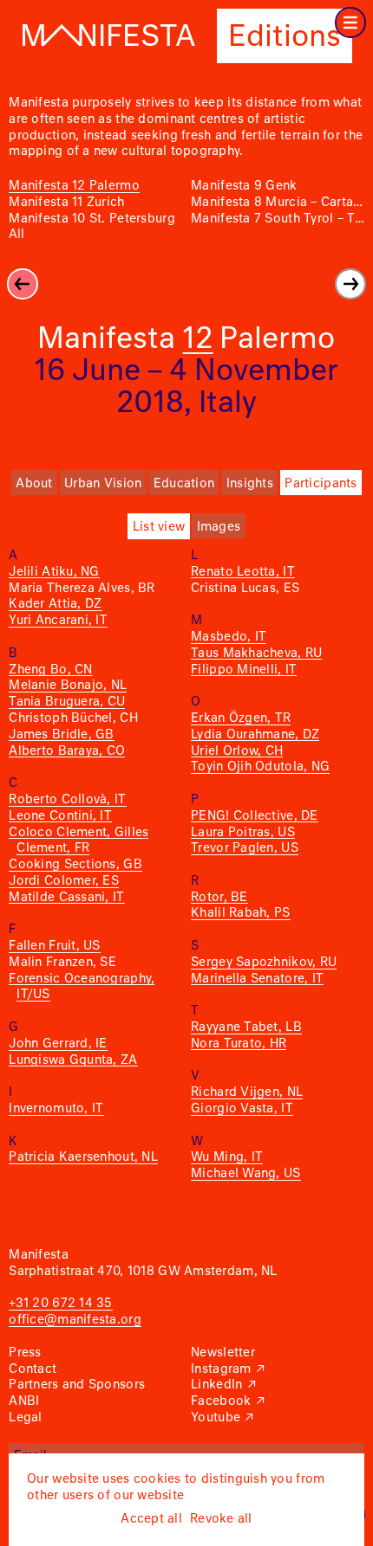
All (16, 235)
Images (219, 527)
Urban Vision (102, 484)
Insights (249, 484)
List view (159, 527)
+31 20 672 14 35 (60, 1304)
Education (184, 484)
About (34, 484)
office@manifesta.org (75, 1320)
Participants (321, 484)
